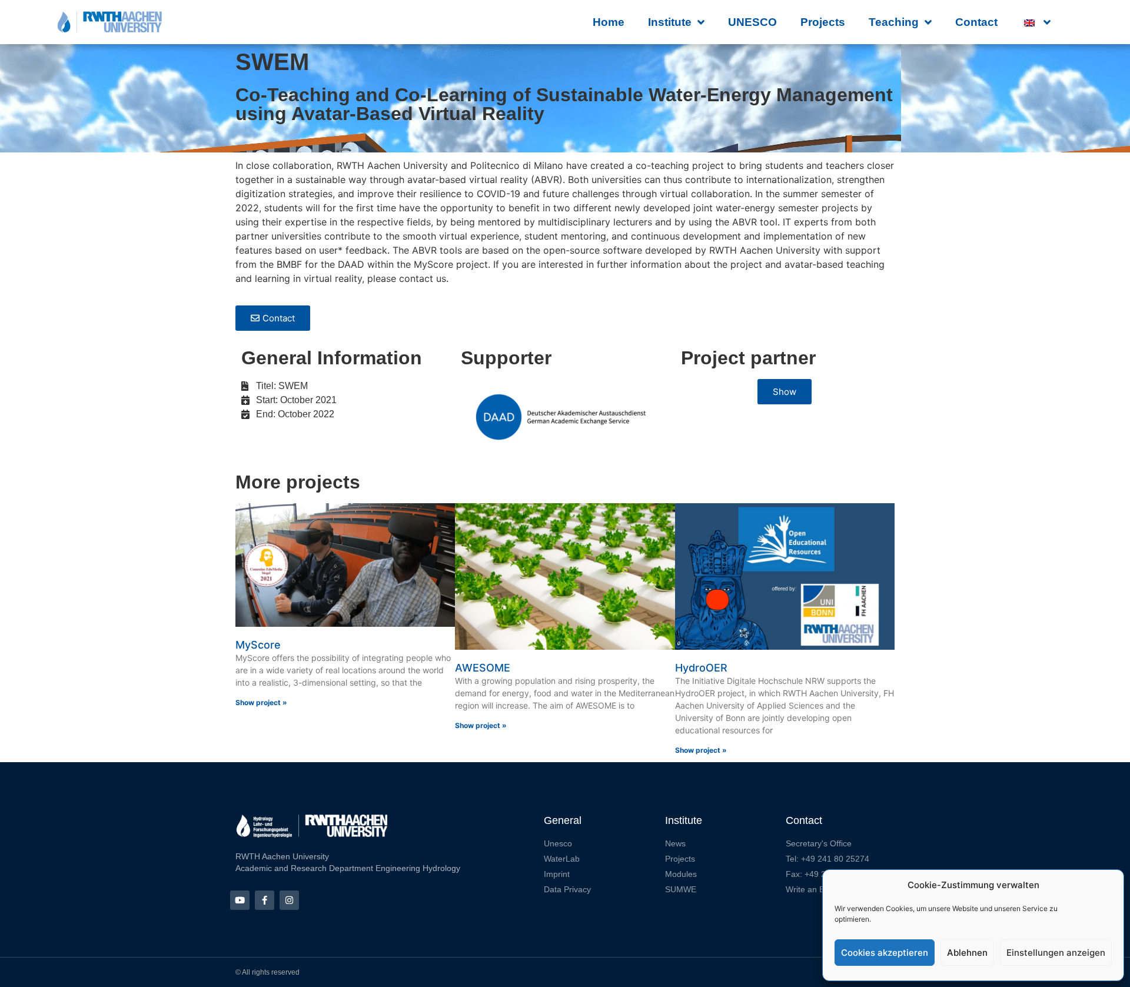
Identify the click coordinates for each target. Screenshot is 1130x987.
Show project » (261, 702)
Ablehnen (967, 952)
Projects (822, 22)
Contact (976, 22)
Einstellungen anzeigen (1055, 952)
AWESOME (482, 668)
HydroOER (701, 668)
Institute (670, 22)
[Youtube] (240, 900)
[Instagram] (289, 900)
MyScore (258, 645)
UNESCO (752, 22)
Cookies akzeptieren (884, 952)
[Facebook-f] (264, 900)
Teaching (894, 22)
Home (608, 22)
